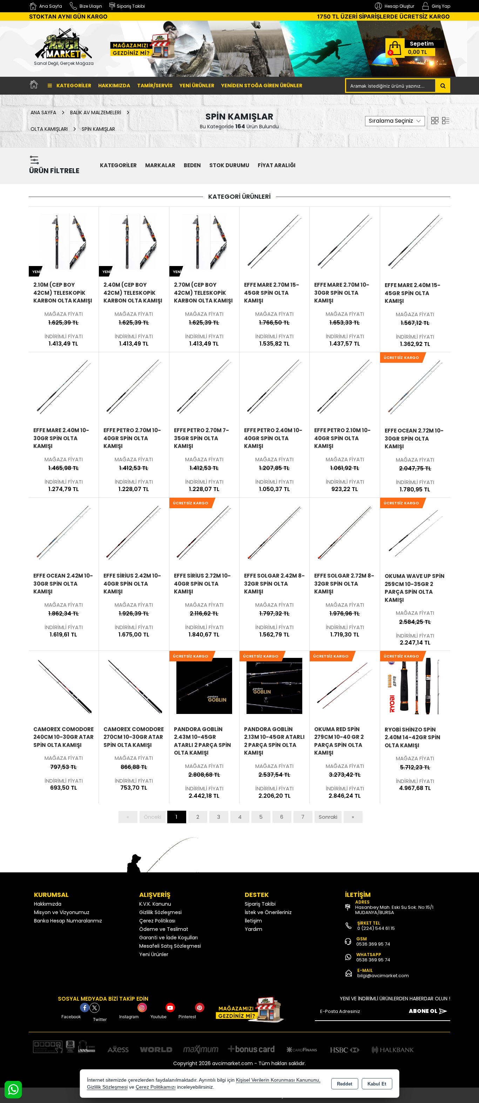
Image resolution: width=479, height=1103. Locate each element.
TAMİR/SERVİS (155, 85)
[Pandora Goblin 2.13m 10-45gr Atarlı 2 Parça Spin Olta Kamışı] (274, 685)
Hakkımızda (114, 85)
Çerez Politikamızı (156, 1087)
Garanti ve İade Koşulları (168, 937)
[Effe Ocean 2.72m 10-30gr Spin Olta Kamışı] (415, 386)
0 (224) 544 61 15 (376, 928)
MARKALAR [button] (160, 165)
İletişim (253, 920)
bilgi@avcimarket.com (383, 975)
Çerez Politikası (157, 920)
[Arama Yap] (443, 85)
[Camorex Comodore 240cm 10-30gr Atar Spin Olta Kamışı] (64, 685)
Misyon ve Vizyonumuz (61, 912)
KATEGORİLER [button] (118, 165)
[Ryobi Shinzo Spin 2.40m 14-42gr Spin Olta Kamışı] (415, 685)
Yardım (253, 929)
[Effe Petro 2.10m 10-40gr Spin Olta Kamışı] (344, 386)
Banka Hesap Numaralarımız (68, 920)
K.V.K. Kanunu (155, 903)
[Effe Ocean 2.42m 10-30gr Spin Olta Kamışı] (64, 532)
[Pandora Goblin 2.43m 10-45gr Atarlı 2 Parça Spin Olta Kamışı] (204, 685)
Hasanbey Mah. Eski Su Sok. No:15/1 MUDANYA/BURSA (394, 910)
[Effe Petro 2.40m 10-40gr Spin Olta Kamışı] (274, 386)
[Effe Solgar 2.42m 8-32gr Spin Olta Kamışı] (274, 532)
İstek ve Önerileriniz (268, 912)
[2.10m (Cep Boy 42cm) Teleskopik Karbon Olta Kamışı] (64, 241)
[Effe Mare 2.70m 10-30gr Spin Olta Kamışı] (344, 241)
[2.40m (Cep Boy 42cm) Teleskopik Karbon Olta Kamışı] (134, 241)
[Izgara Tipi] (434, 120)
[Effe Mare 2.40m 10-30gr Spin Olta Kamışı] (64, 386)
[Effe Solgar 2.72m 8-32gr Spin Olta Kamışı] (344, 532)
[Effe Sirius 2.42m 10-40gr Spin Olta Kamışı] (134, 532)
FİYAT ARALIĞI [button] (277, 165)
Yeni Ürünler (153, 954)
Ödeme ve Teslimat (163, 929)
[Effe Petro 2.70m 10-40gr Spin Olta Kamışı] (134, 386)
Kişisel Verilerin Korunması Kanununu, (278, 1080)
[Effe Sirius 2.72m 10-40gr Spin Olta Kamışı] (204, 532)
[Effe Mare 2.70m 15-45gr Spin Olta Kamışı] (274, 241)
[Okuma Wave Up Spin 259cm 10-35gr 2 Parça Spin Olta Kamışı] (415, 532)
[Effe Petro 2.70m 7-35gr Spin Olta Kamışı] (204, 386)
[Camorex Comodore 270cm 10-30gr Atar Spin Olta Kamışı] (134, 685)
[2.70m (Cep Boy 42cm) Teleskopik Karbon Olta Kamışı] (204, 241)
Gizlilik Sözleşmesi (160, 912)
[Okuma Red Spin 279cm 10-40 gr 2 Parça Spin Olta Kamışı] (344, 685)
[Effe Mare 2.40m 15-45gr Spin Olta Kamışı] (415, 241)
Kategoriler (73, 85)
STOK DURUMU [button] (229, 165)
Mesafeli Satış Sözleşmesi (170, 945)
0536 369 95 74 (373, 944)
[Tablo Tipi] (445, 120)
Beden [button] (192, 165)
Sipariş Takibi (260, 903)
